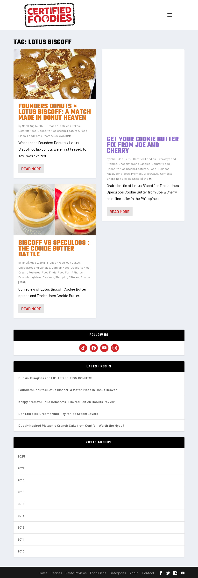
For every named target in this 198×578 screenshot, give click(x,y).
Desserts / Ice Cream (52, 130)
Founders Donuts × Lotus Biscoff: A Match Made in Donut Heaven (54, 112)
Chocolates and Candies (34, 267)
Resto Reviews (76, 573)
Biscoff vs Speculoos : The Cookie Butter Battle (53, 249)
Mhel (25, 125)
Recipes (56, 573)
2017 (20, 468)
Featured (73, 130)
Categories (118, 573)
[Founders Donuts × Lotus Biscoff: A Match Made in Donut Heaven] (55, 74)
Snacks (86, 277)
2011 (20, 539)
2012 (20, 527)
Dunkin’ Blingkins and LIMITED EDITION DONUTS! (55, 378)
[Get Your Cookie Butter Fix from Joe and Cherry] (143, 90)
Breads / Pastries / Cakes (63, 125)
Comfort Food (27, 130)
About (134, 573)
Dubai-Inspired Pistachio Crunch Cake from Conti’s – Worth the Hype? (71, 425)
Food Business (159, 168)
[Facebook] (93, 348)
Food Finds (49, 272)
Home (43, 573)
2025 (21, 456)
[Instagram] (115, 348)
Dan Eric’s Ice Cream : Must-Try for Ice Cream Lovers (58, 414)
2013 (20, 515)
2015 (20, 492)
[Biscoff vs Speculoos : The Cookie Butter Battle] (55, 209)
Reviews (59, 135)
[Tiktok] (83, 348)
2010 (20, 551)
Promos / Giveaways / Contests (151, 173)
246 (146, 178)
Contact (148, 573)
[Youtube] (104, 348)
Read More (31, 168)
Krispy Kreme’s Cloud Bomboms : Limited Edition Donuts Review (66, 402)
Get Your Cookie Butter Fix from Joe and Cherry (143, 145)
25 (21, 282)
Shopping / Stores (67, 277)
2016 (20, 480)
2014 (21, 504)
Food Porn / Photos (39, 135)
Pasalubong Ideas (30, 277)
